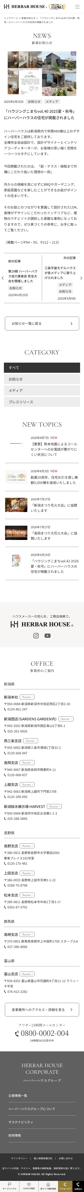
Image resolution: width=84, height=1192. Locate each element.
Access (26, 697)
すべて (14, 367)
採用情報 (14, 1135)
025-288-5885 (17, 818)
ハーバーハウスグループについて (31, 1108)
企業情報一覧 (17, 1095)
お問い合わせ (66, 1158)
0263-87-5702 (17, 907)
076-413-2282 (17, 991)
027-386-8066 (17, 946)
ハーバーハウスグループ (42, 1080)
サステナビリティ (20, 1122)
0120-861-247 (17, 709)
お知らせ (16, 379)
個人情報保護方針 (43, 1158)
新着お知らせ (28, 18)
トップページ (11, 18)
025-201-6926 (17, 731)
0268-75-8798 (17, 885)
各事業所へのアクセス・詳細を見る (38, 1009)
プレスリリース (21, 401)
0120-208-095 (17, 796)
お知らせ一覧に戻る (27, 323)
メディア (16, 390)
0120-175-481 (17, 863)
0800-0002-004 (45, 1033)
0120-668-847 (17, 753)
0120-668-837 (17, 774)
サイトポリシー (19, 1158)
